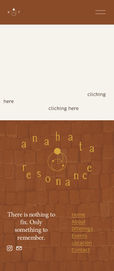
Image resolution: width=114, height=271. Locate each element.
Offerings (82, 229)
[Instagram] (10, 248)
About (79, 222)
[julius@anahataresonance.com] (19, 248)
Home (78, 215)
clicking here (64, 108)
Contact (81, 250)
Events (79, 236)
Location (82, 243)
